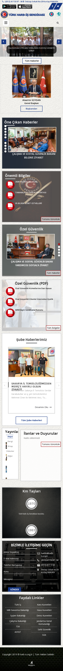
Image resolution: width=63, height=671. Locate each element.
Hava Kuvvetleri (44, 610)
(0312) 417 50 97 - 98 (13, 1)
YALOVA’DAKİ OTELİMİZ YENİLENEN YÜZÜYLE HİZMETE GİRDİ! (31, 49)
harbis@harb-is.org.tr (47, 554)
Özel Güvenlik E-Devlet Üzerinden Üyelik (34, 299)
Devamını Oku (42, 407)
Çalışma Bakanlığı (18, 621)
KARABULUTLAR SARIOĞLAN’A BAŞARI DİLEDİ (29, 384)
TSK (18, 626)
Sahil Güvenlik (44, 629)
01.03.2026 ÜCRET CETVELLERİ (28, 203)
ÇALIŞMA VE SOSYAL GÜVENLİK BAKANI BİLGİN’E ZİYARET (33, 155)
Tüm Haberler (32, 60)
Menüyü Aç (6, 23)
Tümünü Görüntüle (51, 219)
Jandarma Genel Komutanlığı (44, 622)
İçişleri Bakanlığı (17, 615)
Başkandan (31, 108)
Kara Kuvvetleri (44, 604)
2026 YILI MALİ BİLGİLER (26, 181)
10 (5, 151)
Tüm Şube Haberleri (31, 420)
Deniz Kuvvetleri (44, 615)
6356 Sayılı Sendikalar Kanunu (29, 310)
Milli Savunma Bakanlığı (18, 610)
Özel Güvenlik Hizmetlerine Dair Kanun (33, 288)
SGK (44, 634)
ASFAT (18, 632)
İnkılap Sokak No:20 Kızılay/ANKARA (41, 1)
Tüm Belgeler (53, 327)
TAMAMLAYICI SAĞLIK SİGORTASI (30, 192)
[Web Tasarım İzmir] (31, 663)
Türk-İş (18, 604)
